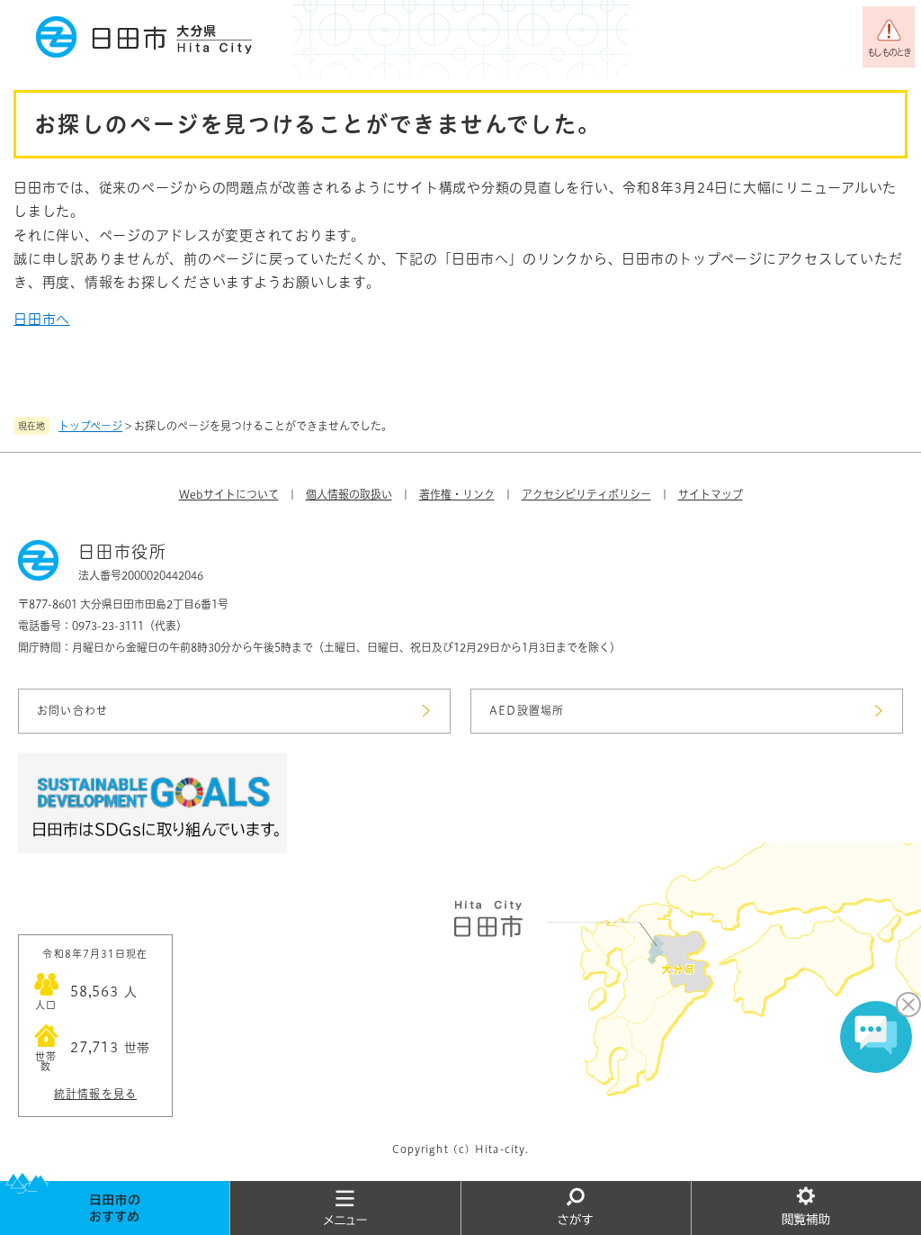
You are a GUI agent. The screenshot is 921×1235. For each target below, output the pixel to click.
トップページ (90, 425)
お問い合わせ (72, 710)
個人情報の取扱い (349, 494)
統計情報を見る (95, 1093)
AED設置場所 (526, 710)
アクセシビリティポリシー (586, 494)
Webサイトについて (229, 494)
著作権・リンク (457, 494)
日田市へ (41, 319)
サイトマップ (710, 494)
